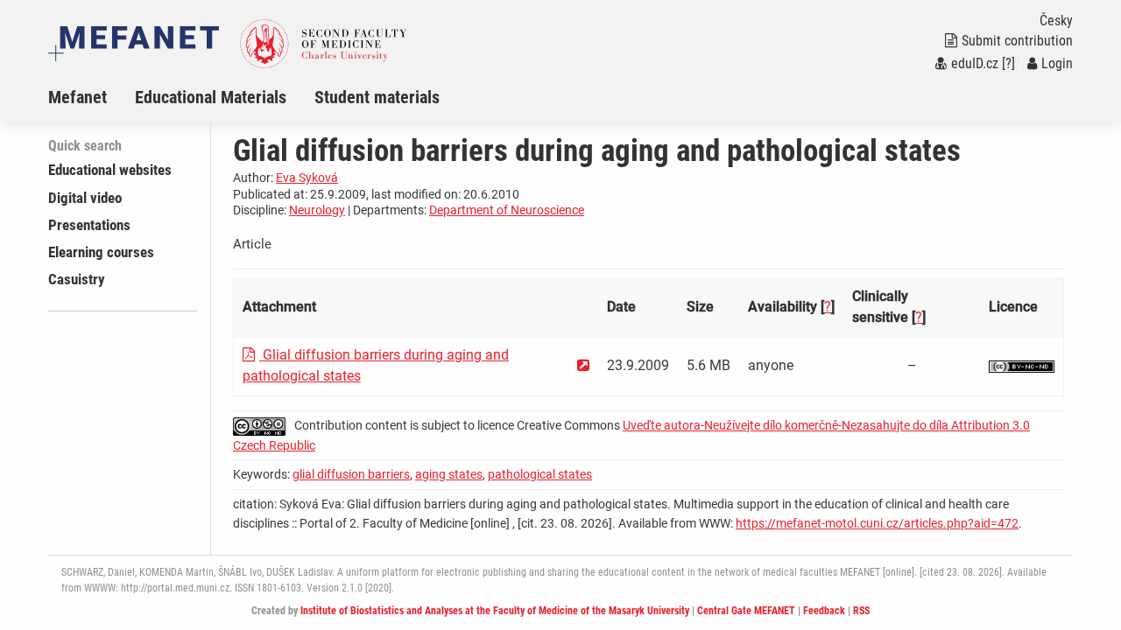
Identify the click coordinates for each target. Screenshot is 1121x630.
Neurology (317, 210)
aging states (449, 474)
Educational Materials (210, 97)
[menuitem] (91, 97)
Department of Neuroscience (506, 210)
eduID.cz (974, 63)
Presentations (89, 225)
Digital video (85, 197)
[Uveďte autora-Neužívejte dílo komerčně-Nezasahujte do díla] (1021, 365)
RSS (861, 611)
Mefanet (77, 97)
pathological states (540, 474)
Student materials (377, 97)
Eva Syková (307, 178)
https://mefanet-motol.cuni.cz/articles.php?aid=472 (877, 523)
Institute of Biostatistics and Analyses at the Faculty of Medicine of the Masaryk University (494, 611)
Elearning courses (101, 252)
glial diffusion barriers (351, 474)
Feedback (824, 611)
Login (1057, 63)
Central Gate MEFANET (746, 611)
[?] (1008, 63)
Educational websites (110, 169)
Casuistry (76, 279)
